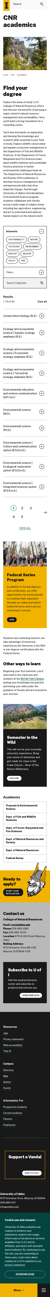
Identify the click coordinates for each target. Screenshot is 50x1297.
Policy (12, 261)
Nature (34, 239)
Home (5, 75)
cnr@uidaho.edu (20, 924)
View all (42, 301)
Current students (12, 1113)
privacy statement (15, 1265)
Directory (8, 1070)
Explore (14, 778)
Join (12, 620)
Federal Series (14, 858)
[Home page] (6, 5)
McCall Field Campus (32, 678)
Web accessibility (12, 1045)
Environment (32, 247)
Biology (13, 254)
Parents (7, 1119)
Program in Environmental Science (21, 807)
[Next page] (45, 512)
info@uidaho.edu (9, 1206)
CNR (12, 75)
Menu (17, 1290)
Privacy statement (13, 1039)
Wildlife (27, 254)
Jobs (5, 1033)
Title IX (7, 1051)
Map (5, 1076)
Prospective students (15, 1107)
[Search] (41, 4)
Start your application (12, 892)
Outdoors (14, 247)
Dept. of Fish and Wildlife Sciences (21, 818)
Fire (23, 261)
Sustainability (16, 239)
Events (7, 1088)
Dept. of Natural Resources (22, 850)
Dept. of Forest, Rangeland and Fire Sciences (24, 829)
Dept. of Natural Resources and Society (25, 841)
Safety (7, 1082)
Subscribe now (30, 995)
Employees (9, 1124)
